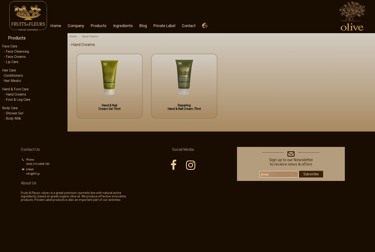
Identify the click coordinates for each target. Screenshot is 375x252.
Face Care (9, 46)
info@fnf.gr (33, 173)
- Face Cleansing (16, 51)
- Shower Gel (13, 113)
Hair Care (9, 70)
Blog (143, 25)
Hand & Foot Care (15, 89)
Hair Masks (12, 81)
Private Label (164, 25)
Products (99, 25)
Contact (189, 25)
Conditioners (13, 75)
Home (56, 25)
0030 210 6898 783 (37, 164)
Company (76, 25)
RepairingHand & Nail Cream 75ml (184, 107)
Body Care (10, 108)
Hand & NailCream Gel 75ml (109, 107)
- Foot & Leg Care (17, 100)
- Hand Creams (15, 94)
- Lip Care (11, 62)
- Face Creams (15, 57)
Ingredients (123, 25)
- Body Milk (12, 118)
